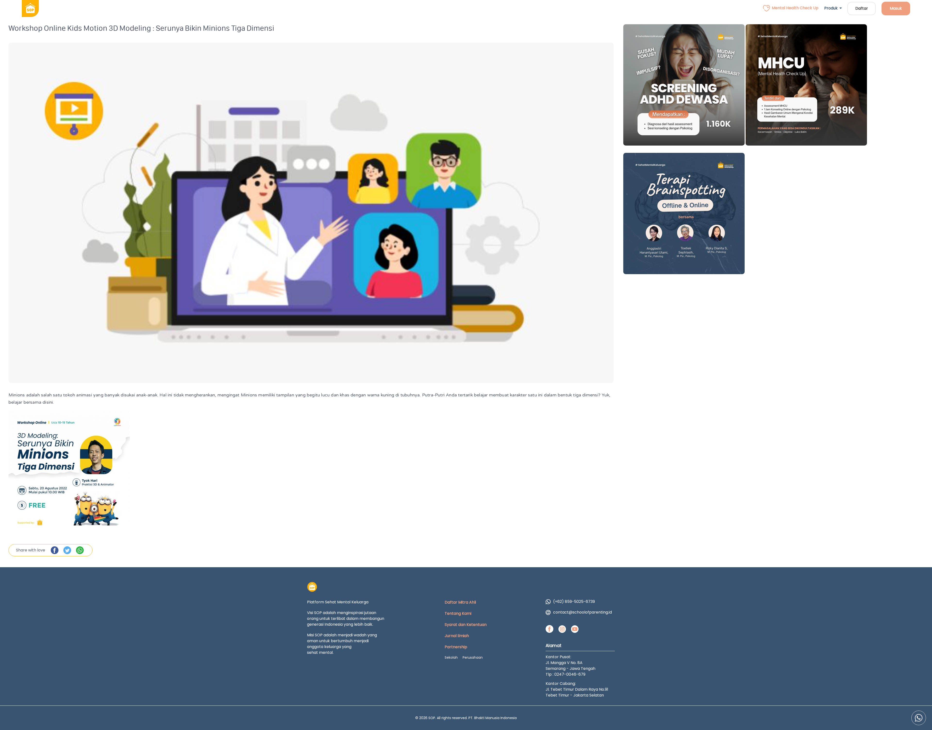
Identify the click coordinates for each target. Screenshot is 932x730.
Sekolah (451, 657)
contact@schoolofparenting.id (582, 612)
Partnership (456, 647)
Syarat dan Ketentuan (466, 624)
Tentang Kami (458, 613)
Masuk (896, 8)
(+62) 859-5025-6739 (574, 601)
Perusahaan (473, 657)
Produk (832, 8)
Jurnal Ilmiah (457, 636)
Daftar (861, 8)
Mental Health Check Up (795, 8)
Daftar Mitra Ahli (460, 602)
